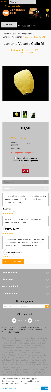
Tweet (25, 165)
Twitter (36, 320)
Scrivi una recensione (24, 52)
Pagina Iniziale (9, 33)
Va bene (44, 388)
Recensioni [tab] (9, 188)
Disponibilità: (16, 148)
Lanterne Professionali (12, 36)
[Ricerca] (34, 2)
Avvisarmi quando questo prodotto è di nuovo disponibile (25, 159)
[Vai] (47, 306)
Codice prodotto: (14, 143)
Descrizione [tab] (9, 182)
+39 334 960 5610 (12, 5)
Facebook (21, 320)
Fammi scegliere (9, 388)
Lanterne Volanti (25, 33)
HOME (4, 1)
